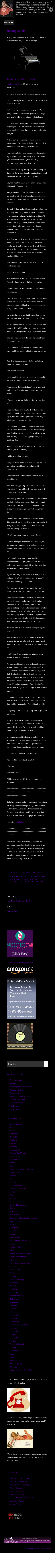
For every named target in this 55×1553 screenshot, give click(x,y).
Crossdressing (15, 1159)
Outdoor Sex (14, 1269)
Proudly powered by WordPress (39, 1548)
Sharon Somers (15, 1504)
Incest (11, 1224)
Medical (12, 1243)
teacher (24, 882)
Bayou (12, 1083)
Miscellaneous (15, 1259)
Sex (10, 1311)
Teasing (12, 1347)
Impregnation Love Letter (20, 1096)
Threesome (14, 1350)
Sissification (14, 1321)
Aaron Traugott (15, 1123)
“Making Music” (14, 84)
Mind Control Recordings (20, 1253)
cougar (14, 876)
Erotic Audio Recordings (19, 1478)
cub (22, 876)
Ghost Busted (15, 1109)
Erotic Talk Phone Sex (18, 1481)
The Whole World (16, 1102)
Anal (11, 1127)
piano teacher (18, 879)
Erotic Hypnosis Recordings (21, 1169)
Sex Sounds (14, 1315)
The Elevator (14, 1106)
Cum (11, 1165)
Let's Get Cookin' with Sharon (21, 1497)
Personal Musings (16, 1279)
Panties (12, 1272)
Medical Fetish (15, 1247)
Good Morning (15, 1080)
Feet (11, 1178)
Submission (14, 1334)
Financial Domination (18, 1188)
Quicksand (13, 1292)
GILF (11, 1201)
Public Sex (13, 1289)
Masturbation (14, 1237)
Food (11, 1191)
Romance (13, 1305)
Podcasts (13, 1285)
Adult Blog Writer (16, 1500)
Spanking (13, 1328)
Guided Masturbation (18, 1204)
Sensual (12, 1308)
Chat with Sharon (16, 1494)
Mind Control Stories (18, 1256)
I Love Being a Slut (17, 1099)
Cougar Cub (14, 1156)
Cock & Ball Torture (17, 1153)
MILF (12, 873)
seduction (33, 879)
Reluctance (14, 1302)
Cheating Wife (15, 1149)
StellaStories (22, 822)
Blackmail (13, 1133)
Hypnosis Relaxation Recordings (23, 1217)
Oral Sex (13, 1266)
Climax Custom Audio (18, 1488)
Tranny (12, 1353)
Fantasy (12, 1175)
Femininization (15, 1185)
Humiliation (14, 1214)
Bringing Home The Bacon (20, 1086)
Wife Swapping (15, 1363)
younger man (38, 882)
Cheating (13, 1146)
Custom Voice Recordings (20, 1484)
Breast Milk (14, 1136)
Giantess (13, 1198)
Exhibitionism (15, 1172)
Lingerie (12, 1234)
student (14, 882)
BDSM (12, 1130)
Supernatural (14, 1337)
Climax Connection (17, 1491)
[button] (7, 22)
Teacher (37, 873)
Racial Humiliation (17, 1295)
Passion (12, 1276)
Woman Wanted (16, 1089)
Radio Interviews (16, 1298)
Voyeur (12, 1360)
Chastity (12, 1143)
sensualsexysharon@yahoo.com (20, 962)
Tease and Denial (16, 1344)
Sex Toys (13, 1318)
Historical (13, 1211)
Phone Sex (13, 1282)
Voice (11, 1357)
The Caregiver (15, 1093)
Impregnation (15, 1221)
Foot (11, 1195)
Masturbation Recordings (19, 1240)
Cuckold (13, 1162)
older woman (38, 876)
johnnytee (13, 1227)
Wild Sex (13, 1366)
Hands (12, 1208)
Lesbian (12, 1230)
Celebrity (13, 1140)
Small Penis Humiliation (19, 1324)
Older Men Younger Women (21, 1263)
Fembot (12, 1182)
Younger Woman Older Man (21, 1370)
